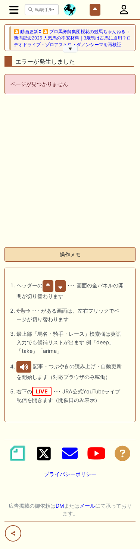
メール (87, 505)
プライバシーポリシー (70, 474)
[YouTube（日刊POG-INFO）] (96, 453)
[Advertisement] (70, 171)
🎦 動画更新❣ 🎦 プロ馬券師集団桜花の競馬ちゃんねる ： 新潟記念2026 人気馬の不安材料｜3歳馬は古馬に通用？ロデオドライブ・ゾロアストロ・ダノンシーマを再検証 (72, 38)
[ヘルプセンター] (122, 453)
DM (60, 505)
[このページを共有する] (13, 533)
